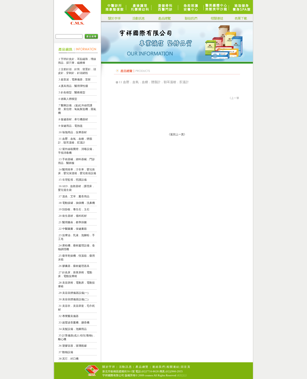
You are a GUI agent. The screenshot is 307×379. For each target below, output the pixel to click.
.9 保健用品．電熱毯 (70, 125)
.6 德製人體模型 (67, 98)
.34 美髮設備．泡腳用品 (72, 329)
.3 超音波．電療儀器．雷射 (74, 79)
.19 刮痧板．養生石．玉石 (73, 209)
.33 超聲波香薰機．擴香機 (73, 322)
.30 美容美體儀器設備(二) (73, 299)
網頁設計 (182, 375)
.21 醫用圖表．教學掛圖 (72, 222)
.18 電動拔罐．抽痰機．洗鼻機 (76, 202)
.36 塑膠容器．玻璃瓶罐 (72, 345)
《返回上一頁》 (176, 134)
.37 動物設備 (65, 352)
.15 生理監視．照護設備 (72, 179)
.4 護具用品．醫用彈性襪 (73, 85)
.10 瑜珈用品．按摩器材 (72, 132)
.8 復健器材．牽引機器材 (73, 119)
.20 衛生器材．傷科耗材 (72, 215)
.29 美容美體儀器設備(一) (73, 292)
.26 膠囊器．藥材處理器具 (73, 265)
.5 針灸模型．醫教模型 (71, 92)
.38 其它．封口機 (68, 358)
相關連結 (173, 366)
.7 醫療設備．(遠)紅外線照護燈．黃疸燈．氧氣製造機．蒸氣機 (77, 109)
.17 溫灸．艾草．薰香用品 (73, 196)
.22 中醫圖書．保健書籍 (72, 228)
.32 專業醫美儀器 (68, 316)
